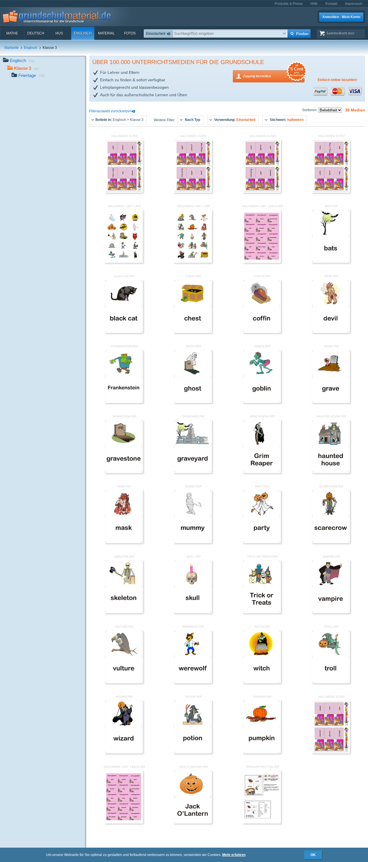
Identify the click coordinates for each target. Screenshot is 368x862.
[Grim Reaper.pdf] (261, 472)
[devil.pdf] (330, 332)
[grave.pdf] (330, 402)
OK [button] (313, 855)
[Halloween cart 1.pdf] (123, 262)
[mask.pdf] (123, 542)
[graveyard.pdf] (192, 472)
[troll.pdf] (330, 682)
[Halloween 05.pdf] (330, 192)
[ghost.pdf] (192, 402)
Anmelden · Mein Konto (341, 17)
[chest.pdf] (192, 332)
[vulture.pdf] (123, 682)
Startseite (11, 48)
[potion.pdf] (192, 752)
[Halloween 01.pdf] (123, 192)
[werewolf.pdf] (192, 682)
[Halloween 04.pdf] (261, 192)
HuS (59, 33)
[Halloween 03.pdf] (192, 192)
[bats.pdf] (330, 262)
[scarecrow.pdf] (330, 542)
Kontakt (331, 4)
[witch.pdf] (261, 682)
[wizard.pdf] (123, 752)
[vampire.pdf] (330, 612)
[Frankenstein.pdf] (123, 402)
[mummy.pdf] (192, 542)
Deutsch (35, 33)
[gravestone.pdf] (123, 472)
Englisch (83, 33)
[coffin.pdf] (261, 332)
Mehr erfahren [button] (234, 855)
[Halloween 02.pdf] (330, 752)
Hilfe (314, 4)
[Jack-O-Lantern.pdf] (192, 822)
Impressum (353, 4)
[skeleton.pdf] (123, 612)
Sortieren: (310, 110)
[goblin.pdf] (261, 402)
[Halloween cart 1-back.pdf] (123, 822)
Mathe (12, 33)
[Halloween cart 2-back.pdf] (261, 262)
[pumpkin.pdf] (261, 752)
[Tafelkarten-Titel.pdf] (261, 822)
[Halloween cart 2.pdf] (192, 262)
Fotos (130, 33)
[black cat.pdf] (123, 332)
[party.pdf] (261, 542)
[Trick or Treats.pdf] (261, 612)
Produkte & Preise (289, 4)
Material (106, 33)
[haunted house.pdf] (330, 472)
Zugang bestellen (273, 74)
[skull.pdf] (192, 612)
